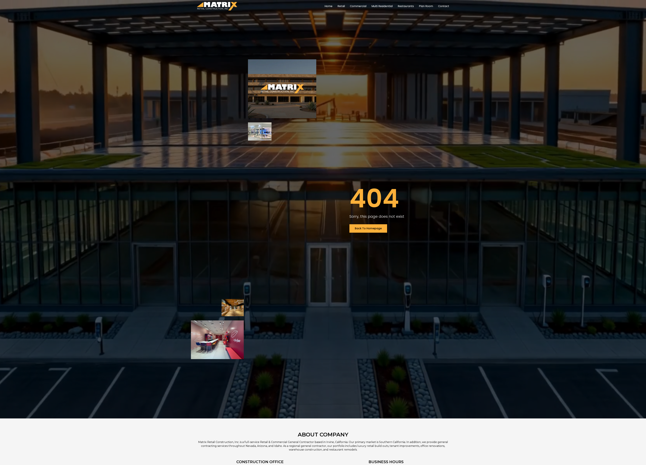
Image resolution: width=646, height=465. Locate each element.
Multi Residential (382, 6)
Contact (443, 6)
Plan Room (426, 6)
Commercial (358, 6)
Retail (341, 6)
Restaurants (406, 6)
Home (328, 6)
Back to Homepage (368, 228)
